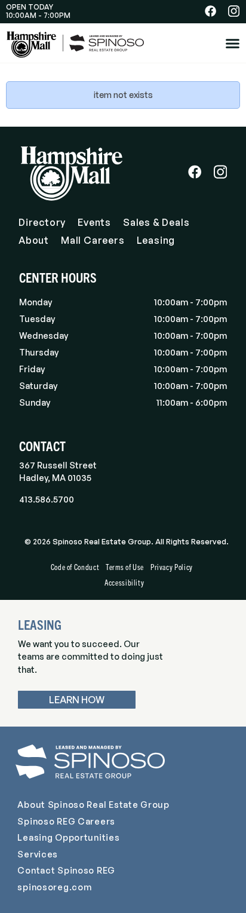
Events (94, 222)
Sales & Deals (156, 222)
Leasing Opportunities (68, 837)
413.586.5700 (46, 499)
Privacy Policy (171, 566)
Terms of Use (125, 566)
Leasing (156, 240)
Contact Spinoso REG (66, 870)
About (34, 240)
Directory (42, 222)
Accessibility (124, 582)
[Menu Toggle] (232, 43)
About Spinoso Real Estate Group (93, 804)
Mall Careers (93, 240)
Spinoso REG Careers (66, 821)
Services (37, 853)
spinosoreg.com (54, 886)
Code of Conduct (75, 566)
